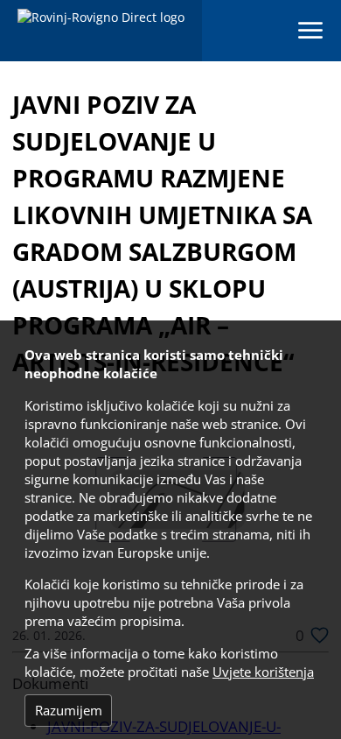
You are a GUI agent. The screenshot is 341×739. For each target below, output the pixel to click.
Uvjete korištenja (263, 672)
